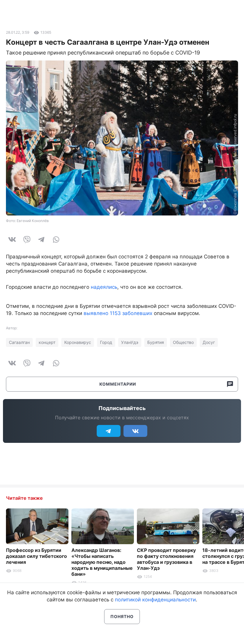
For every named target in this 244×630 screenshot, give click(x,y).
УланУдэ (129, 342)
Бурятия (155, 342)
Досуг (209, 342)
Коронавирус (77, 342)
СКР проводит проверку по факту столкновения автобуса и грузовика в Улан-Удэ (166, 559)
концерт (47, 342)
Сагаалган (19, 342)
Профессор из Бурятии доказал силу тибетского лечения (36, 556)
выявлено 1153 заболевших (118, 313)
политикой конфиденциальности (155, 600)
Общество (183, 342)
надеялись (104, 287)
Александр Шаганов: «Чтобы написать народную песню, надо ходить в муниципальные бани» (102, 562)
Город (106, 342)
